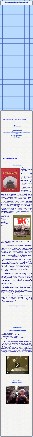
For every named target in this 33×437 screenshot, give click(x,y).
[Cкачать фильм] (17, 377)
